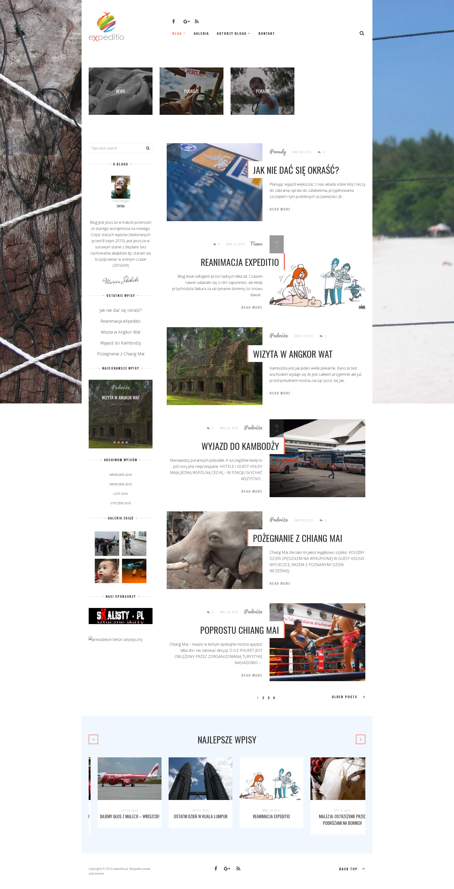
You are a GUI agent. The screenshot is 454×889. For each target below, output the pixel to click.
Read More (280, 209)
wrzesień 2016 (120, 475)
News (256, 243)
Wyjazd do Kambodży (240, 445)
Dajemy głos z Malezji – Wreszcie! (120, 816)
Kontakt (266, 33)
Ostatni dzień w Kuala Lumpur (191, 816)
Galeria (201, 33)
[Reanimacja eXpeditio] (262, 778)
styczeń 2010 (120, 503)
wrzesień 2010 (120, 484)
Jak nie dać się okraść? (296, 169)
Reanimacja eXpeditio (240, 261)
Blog (177, 33)
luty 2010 (121, 493)
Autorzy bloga (232, 33)
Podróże (279, 335)
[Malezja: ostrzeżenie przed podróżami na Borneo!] (333, 778)
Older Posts (344, 696)
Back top (348, 868)
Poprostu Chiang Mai (239, 629)
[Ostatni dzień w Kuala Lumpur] (191, 778)
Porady (278, 151)
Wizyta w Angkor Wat (293, 353)
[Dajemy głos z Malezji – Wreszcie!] (121, 778)
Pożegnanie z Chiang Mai (297, 538)
